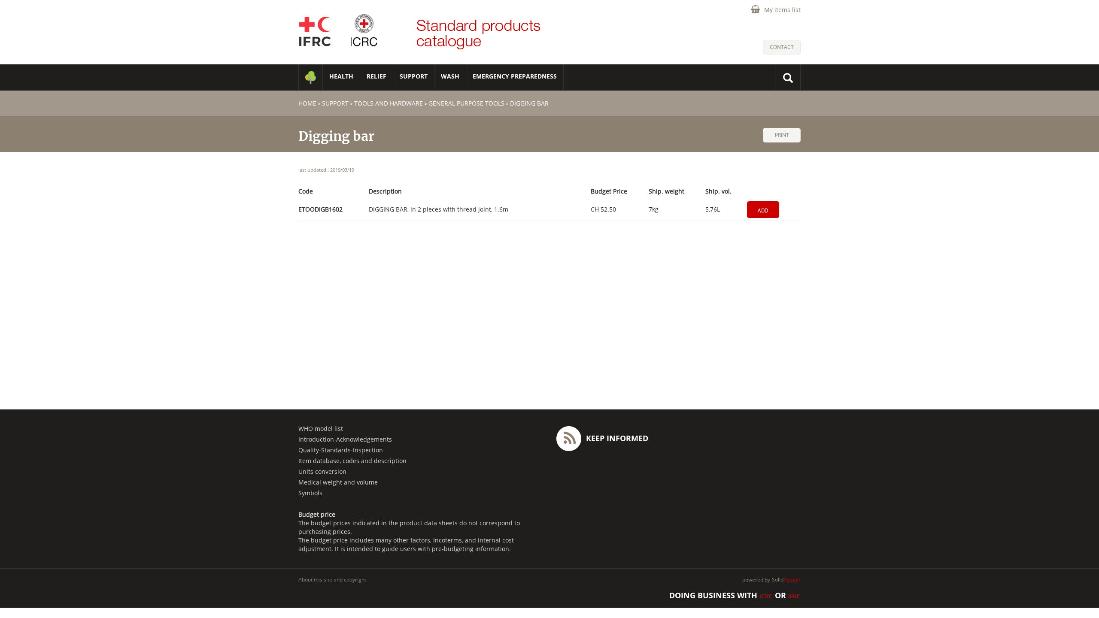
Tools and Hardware (388, 103)
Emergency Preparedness (515, 76)
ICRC (766, 596)
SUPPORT (414, 76)
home (307, 103)
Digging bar (529, 103)
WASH (450, 76)
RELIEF (376, 76)
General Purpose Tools (466, 103)
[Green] (310, 77)
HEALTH (341, 76)
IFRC (794, 596)
